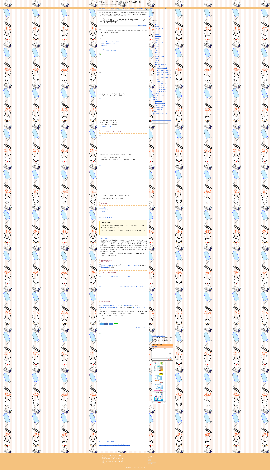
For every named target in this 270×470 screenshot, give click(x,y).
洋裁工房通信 (155, 346)
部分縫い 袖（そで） (162, 91)
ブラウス (157, 48)
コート (156, 32)
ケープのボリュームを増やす (113, 41)
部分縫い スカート (162, 87)
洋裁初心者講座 (139, 8)
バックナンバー (169, 357)
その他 (154, 22)
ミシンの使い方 (157, 93)
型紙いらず (158, 60)
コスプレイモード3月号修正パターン (108, 441)
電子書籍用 (158, 26)
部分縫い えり (161, 85)
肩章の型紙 (114, 276)
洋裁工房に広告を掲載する (158, 336)
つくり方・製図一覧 (158, 28)
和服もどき (158, 58)
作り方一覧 (123, 8)
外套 (145, 327)
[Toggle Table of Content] (100, 38)
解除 (165, 348)
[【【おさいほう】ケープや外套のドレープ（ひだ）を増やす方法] (111, 324)
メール (164, 8)
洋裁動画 (117, 8)
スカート (157, 38)
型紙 (108, 8)
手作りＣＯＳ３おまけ (158, 95)
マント (142, 327)
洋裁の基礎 (158, 66)
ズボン (156, 40)
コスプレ (157, 34)
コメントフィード (152, 462)
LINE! (115, 321)
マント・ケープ (159, 52)
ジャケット (158, 36)
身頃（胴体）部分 (142, 25)
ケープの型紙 (102, 208)
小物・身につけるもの (160, 64)
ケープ (138, 327)
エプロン (157, 29)
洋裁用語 (132, 8)
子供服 (156, 62)
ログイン (150, 459)
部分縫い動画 (158, 109)
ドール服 (157, 44)
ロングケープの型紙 (104, 209)
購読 (154, 348)
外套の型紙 (102, 211)
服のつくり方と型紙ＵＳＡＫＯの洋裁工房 (136, 467)
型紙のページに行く (104, 238)
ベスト (156, 50)
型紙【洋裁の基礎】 (162, 68)
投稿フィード (151, 460)
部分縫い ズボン (161, 89)
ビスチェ (157, 46)
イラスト (157, 24)
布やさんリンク (158, 8)
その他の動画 (158, 101)
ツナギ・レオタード (160, 42)
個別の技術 (160, 81)
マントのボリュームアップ (109, 43)
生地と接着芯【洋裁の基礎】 (164, 70)
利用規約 (151, 8)
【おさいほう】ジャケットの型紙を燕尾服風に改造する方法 (114, 445)
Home (99, 8)
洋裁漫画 (112, 8)
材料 (128, 8)
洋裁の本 (146, 8)
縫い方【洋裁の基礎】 (162, 72)
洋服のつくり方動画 (160, 105)
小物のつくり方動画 (160, 103)
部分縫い (157, 79)
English (103, 8)
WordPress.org (151, 463)
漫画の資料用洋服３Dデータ (160, 113)
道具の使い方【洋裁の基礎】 (164, 77)
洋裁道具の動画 (159, 107)
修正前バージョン (159, 56)
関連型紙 (105, 45)
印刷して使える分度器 (105, 126)
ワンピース (158, 54)
